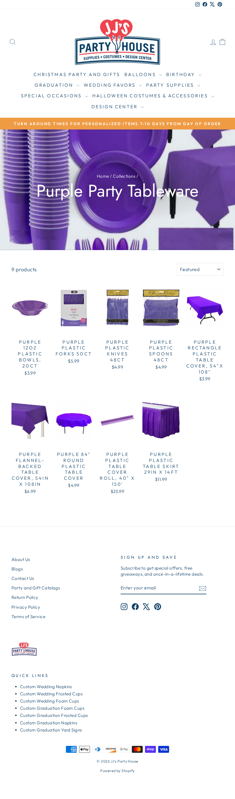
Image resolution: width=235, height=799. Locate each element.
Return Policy (24, 597)
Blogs (17, 569)
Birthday (181, 74)
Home (103, 176)
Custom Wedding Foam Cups (49, 701)
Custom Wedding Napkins (46, 686)
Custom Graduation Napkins (48, 723)
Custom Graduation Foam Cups (52, 708)
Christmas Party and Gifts (77, 74)
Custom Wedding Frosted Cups (51, 694)
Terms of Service (28, 616)
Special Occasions (52, 95)
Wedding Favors (111, 85)
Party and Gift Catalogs (35, 588)
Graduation (55, 85)
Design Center (115, 106)
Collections (124, 176)
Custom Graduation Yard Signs (51, 730)
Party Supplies (171, 85)
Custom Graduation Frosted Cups (54, 715)
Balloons (141, 74)
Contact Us (22, 578)
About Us (20, 559)
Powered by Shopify (117, 770)
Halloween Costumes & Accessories (151, 95)
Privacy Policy (25, 607)
